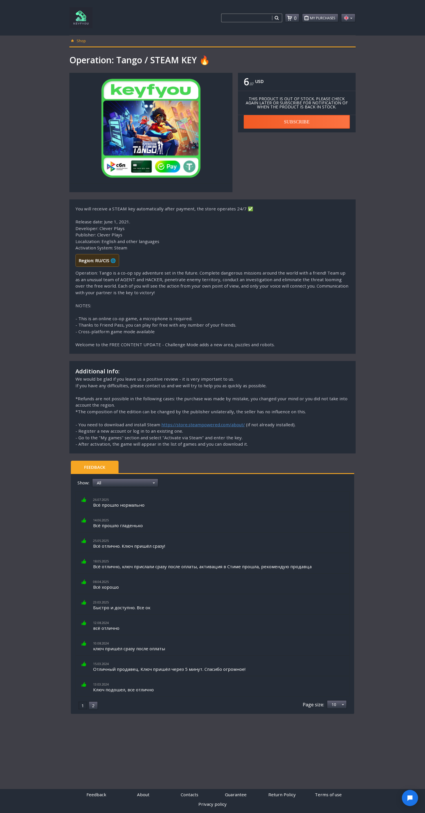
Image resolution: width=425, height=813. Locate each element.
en (348, 18)
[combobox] (246, 18)
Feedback (94, 467)
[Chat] (410, 798)
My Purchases (322, 18)
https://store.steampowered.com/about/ (203, 424)
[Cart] (289, 18)
